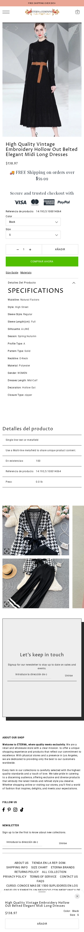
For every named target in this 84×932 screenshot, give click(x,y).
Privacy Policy (14, 876)
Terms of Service (43, 876)
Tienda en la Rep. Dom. (49, 862)
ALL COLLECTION (54, 871)
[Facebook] (3, 810)
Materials (26, 272)
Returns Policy (26, 871)
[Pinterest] (9, 810)
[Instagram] (15, 810)
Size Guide (12, 272)
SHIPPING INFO (17, 867)
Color (9, 216)
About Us (21, 862)
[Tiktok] (21, 810)
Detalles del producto (22, 282)
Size (8, 229)
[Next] (16, 28)
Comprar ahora (42, 261)
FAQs (40, 881)
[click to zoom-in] (75, 29)
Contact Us (69, 876)
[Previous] (7, 28)
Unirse (69, 675)
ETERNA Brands (63, 867)
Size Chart (39, 867)
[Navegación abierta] (7, 12)
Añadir (60, 249)
